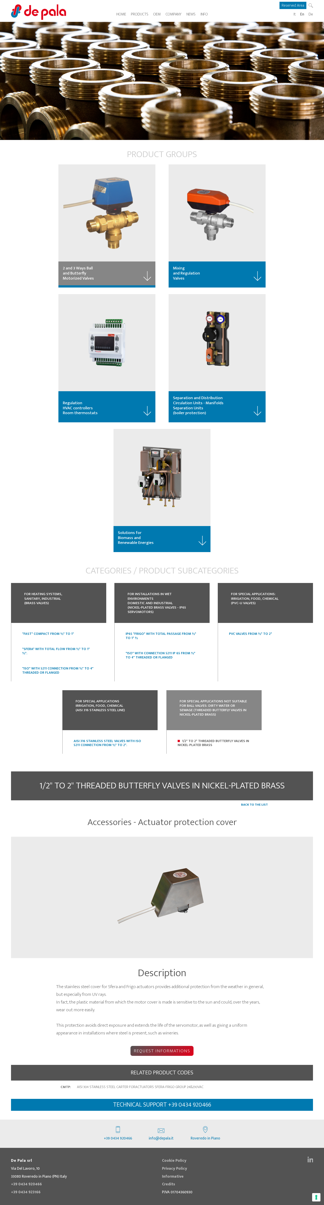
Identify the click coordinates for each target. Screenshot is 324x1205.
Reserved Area (293, 5)
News (191, 14)
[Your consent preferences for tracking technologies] (316, 1197)
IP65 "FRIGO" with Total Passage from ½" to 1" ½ (161, 636)
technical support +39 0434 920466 (162, 1105)
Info (204, 14)
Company (173, 14)
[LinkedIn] (310, 1159)
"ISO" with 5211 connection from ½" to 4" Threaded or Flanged (57, 670)
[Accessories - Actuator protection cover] (162, 897)
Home (121, 14)
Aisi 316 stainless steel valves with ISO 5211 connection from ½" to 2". (107, 743)
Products (139, 14)
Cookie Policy (174, 1160)
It (295, 14)
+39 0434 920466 (118, 1138)
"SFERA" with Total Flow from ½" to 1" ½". (56, 651)
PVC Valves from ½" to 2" (250, 634)
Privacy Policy (174, 1168)
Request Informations (162, 1051)
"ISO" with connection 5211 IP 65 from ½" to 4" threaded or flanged (160, 655)
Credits (168, 1184)
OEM (157, 14)
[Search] (311, 5)
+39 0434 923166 (26, 1192)
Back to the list (254, 804)
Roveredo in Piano (205, 1138)
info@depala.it (161, 1138)
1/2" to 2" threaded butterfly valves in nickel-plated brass (213, 743)
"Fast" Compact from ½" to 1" (48, 634)
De (311, 14)
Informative (173, 1176)
